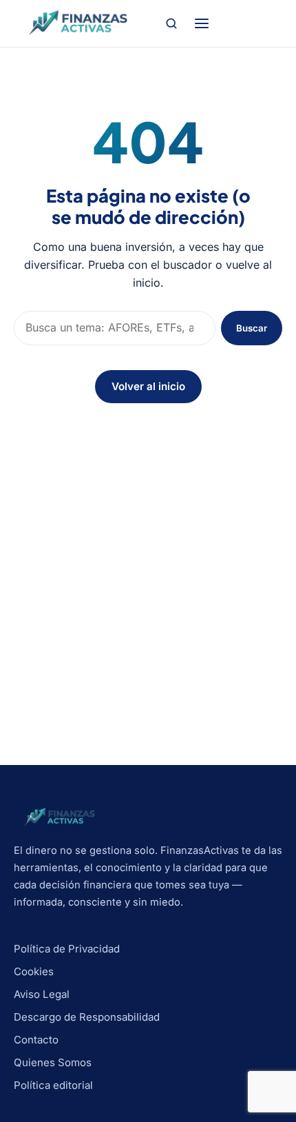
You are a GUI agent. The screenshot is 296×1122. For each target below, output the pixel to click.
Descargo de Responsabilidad (87, 1016)
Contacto (36, 1039)
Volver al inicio (148, 386)
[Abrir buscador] (171, 23)
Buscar (251, 328)
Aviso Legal (42, 994)
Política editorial (53, 1085)
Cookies (34, 971)
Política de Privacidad (67, 948)
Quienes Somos (53, 1062)
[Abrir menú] (201, 23)
